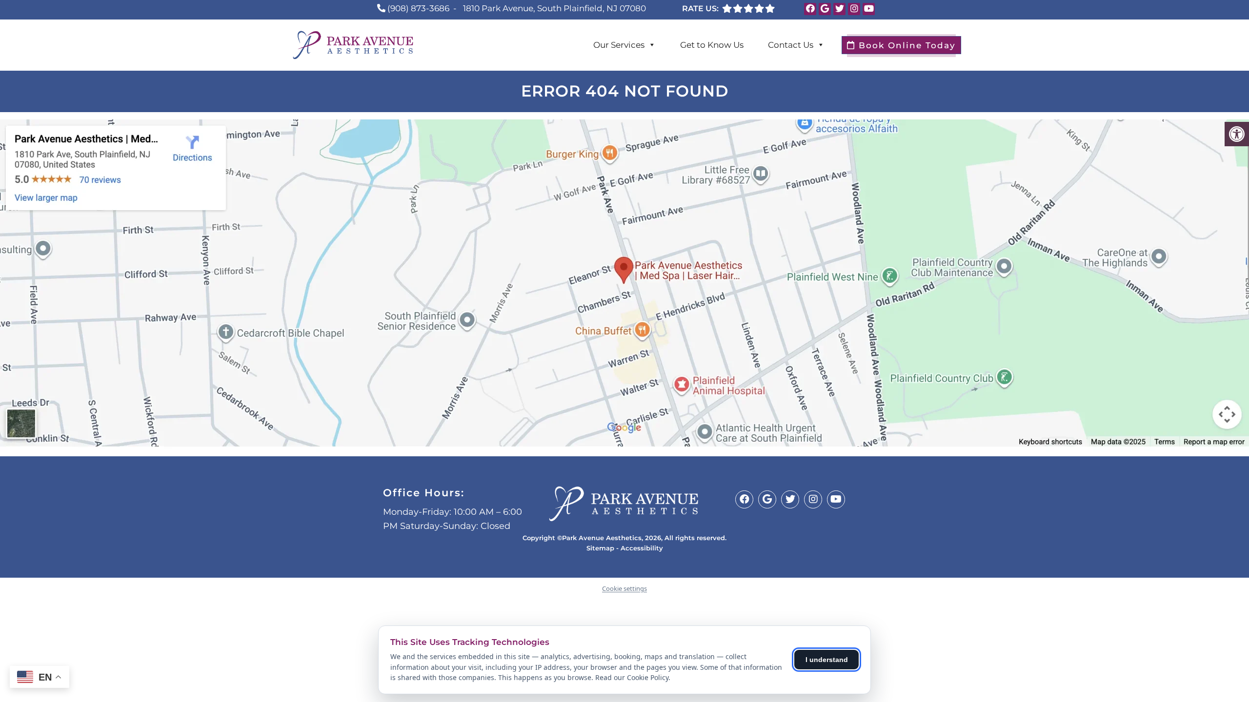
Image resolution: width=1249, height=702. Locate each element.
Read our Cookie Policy (631, 677)
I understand (827, 659)
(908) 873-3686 (418, 8)
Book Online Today (905, 45)
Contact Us (790, 45)
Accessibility (642, 548)
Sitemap (600, 548)
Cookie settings (624, 588)
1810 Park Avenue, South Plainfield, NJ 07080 (554, 8)
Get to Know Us (712, 45)
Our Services (619, 45)
